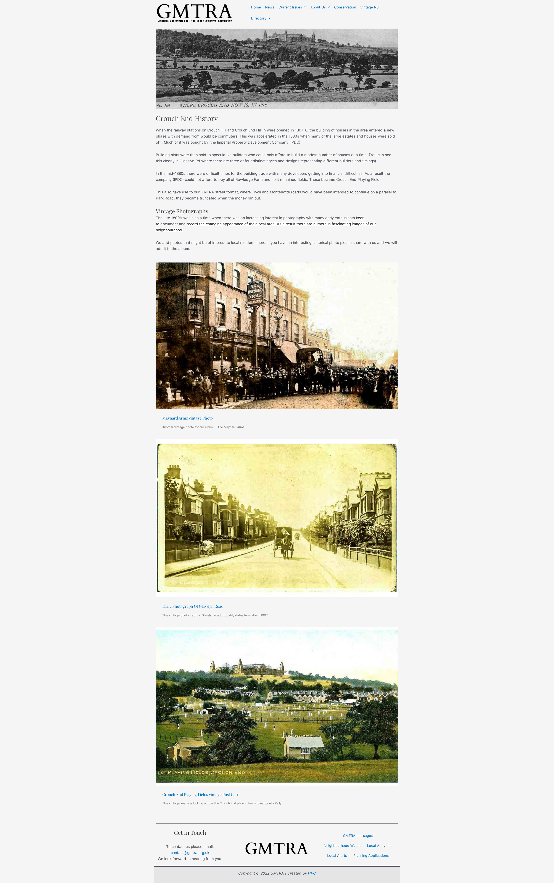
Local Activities (379, 845)
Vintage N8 (369, 7)
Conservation (345, 7)
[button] (292, 7)
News (269, 7)
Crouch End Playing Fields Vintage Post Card (200, 794)
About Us (318, 7)
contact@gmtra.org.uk (190, 853)
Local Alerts (337, 855)
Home (256, 7)
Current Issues (290, 7)
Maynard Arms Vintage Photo (187, 418)
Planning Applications (371, 855)
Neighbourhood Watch (342, 845)
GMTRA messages (358, 835)
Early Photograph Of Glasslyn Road (192, 606)
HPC (312, 873)
